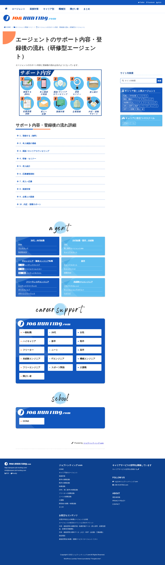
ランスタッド (23, 248)
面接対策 (62, 476)
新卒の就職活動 (64, 479)
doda (20, 244)
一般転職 (27, 332)
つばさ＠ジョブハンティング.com (126, 481)
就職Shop (67, 273)
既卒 (82, 341)
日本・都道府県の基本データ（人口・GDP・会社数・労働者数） (81, 532)
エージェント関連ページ (24, 27)
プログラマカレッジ (71, 286)
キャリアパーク (70, 269)
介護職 (83, 367)
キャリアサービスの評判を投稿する (125, 469)
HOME (8, 27)
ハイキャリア (29, 341)
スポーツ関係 (58, 367)
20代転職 (76, 240)
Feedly (14, 473)
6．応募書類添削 (27, 174)
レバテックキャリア (32, 265)
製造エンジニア (42, 261)
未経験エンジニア (31, 358)
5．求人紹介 (25, 166)
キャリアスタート (70, 252)
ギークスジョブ (24, 290)
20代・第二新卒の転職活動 (68, 490)
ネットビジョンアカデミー (74, 290)
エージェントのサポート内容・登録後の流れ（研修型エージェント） (62, 27)
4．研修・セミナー (28, 158)
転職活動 (62, 486)
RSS (7, 473)
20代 (53, 332)
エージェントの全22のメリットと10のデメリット (76, 522)
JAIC (66, 244)
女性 (82, 332)
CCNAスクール (129, 123)
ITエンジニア (28, 261)
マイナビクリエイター (33, 269)
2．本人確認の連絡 (28, 143)
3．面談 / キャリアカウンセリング (34, 151)
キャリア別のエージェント (68, 472)
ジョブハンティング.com (93, 443)
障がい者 (27, 376)
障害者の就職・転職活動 (67, 503)
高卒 (82, 350)
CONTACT (116, 504)
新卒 (53, 341)
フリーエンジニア (31, 367)
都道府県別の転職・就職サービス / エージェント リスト (78, 539)
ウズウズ (67, 293)
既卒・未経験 (88, 240)
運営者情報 (116, 497)
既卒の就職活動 (64, 483)
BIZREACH (22, 252)
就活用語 (62, 535)
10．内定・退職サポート (30, 204)
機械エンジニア (87, 358)
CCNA (26, 421)
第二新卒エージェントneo (73, 248)
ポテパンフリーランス (26, 293)
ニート (54, 350)
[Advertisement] (141, 51)
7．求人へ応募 (26, 181)
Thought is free (95, 558)
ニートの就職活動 (65, 496)
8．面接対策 (25, 189)
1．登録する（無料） (29, 136)
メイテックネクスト (34, 273)
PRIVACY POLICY (118, 501)
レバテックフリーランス (27, 286)
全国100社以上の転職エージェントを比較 (73, 519)
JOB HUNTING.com (121, 485)
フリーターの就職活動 (67, 493)
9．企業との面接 (27, 197)
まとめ (61, 507)
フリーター (28, 350)
